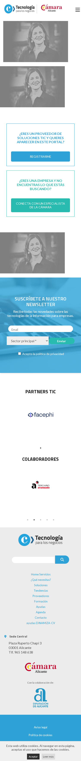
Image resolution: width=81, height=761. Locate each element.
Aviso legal (40, 727)
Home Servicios (41, 574)
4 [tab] (47, 520)
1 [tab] (40, 448)
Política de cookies (40, 735)
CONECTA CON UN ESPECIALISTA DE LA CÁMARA (40, 205)
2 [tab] (34, 520)
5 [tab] (53, 520)
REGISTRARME (40, 156)
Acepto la (43, 354)
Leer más (48, 756)
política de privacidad (50, 354)
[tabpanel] (40, 415)
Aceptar (33, 756)
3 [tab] (40, 520)
